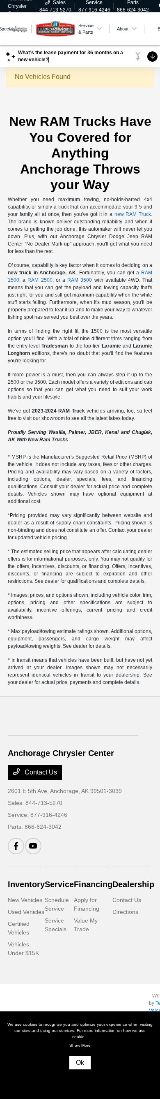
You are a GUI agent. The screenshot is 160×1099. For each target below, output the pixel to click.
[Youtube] (33, 846)
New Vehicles (25, 900)
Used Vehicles (26, 912)
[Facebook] (16, 846)
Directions (125, 912)
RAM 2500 (39, 280)
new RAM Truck (132, 214)
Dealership (133, 884)
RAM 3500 (79, 280)
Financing (93, 884)
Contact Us (40, 772)
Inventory (26, 884)
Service (59, 884)
